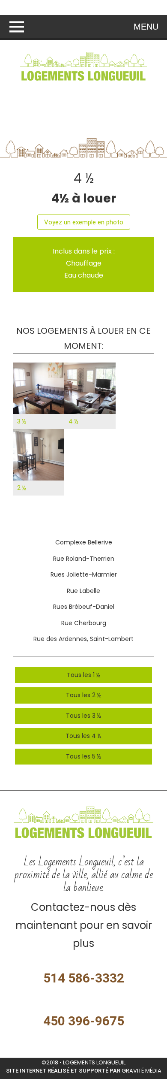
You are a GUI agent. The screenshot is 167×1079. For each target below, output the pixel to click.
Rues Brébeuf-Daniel (83, 606)
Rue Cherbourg (83, 623)
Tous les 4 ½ (83, 735)
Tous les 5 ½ (83, 756)
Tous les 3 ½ (83, 715)
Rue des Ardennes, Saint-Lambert (83, 639)
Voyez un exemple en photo (83, 222)
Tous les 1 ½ (83, 675)
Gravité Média (141, 1071)
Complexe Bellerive (83, 542)
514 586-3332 (83, 977)
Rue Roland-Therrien (83, 558)
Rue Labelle (83, 590)
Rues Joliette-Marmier (84, 574)
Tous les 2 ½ (83, 695)
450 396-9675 (83, 1020)
